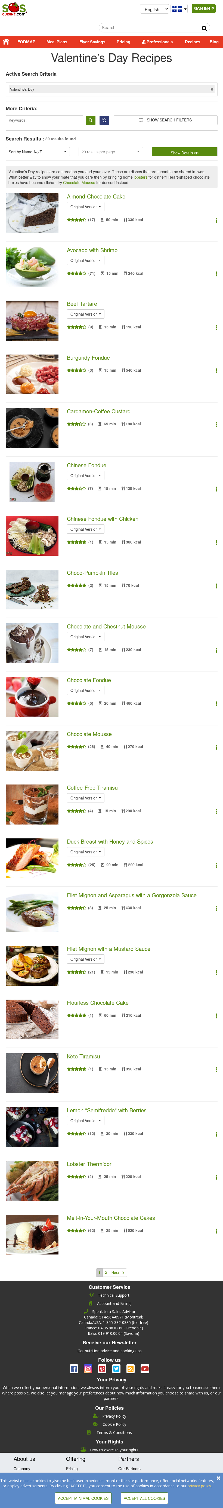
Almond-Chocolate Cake (96, 196)
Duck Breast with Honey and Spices (110, 841)
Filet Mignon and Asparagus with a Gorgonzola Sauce (132, 895)
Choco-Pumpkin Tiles (92, 572)
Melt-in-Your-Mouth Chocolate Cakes (111, 1218)
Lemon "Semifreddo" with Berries (107, 1110)
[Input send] (204, 29)
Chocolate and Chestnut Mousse (106, 626)
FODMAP (26, 41)
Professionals (159, 41)
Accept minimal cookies (83, 1498)
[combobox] (38, 151)
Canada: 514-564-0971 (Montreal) (113, 1317)
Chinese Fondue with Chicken (102, 519)
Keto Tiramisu (83, 1056)
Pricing (123, 41)
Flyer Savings (92, 41)
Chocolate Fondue (89, 680)
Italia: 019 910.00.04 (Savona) (113, 1333)
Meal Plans (57, 41)
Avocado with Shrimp (92, 250)
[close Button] (218, 1478)
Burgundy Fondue (88, 357)
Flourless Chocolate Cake (98, 1002)
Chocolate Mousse (79, 182)
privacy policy (199, 1485)
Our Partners (129, 1468)
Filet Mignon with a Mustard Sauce (108, 949)
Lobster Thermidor (89, 1164)
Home (6, 42)
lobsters (140, 177)
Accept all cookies (144, 1498)
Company (22, 1468)
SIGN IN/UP (204, 8)
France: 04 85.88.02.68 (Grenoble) (113, 1327)
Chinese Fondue (86, 465)
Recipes (192, 41)
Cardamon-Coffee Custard (99, 411)
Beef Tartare (82, 303)
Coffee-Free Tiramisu (92, 787)
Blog (214, 41)
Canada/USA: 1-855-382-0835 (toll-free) (113, 1322)
